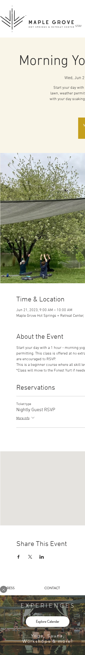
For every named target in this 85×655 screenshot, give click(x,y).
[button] (3, 589)
